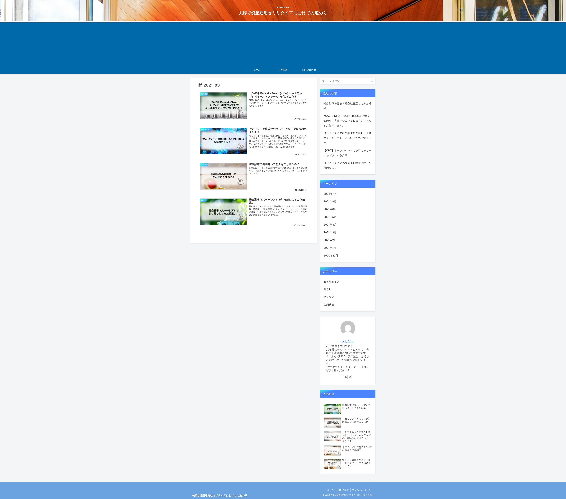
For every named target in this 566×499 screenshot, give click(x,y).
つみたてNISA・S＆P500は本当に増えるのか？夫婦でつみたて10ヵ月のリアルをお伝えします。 (347, 120)
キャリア (329, 297)
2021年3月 (330, 232)
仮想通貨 (329, 304)
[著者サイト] (346, 377)
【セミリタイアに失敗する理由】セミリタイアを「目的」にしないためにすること (347, 138)
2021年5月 (330, 216)
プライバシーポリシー (362, 490)
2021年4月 (330, 224)
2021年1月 (330, 247)
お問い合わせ (343, 490)
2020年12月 (331, 255)
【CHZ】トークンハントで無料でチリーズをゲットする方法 (347, 153)
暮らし (327, 289)
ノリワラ (348, 341)
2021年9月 (330, 201)
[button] (372, 81)
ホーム (330, 490)
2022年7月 (330, 193)
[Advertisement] (283, 43)
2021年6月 (330, 209)
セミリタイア (331, 281)
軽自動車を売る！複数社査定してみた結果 (347, 106)
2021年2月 (330, 240)
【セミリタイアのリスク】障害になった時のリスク (347, 165)
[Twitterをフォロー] (350, 377)
